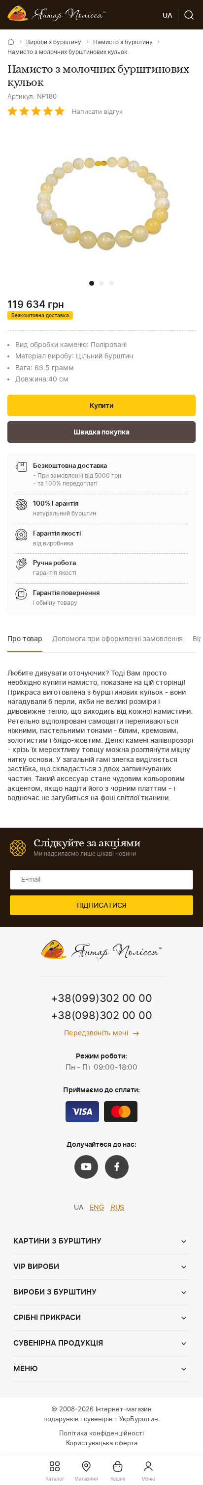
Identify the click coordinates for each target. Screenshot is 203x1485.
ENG (97, 1207)
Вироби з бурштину (53, 42)
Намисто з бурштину (123, 42)
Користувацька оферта (101, 1443)
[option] (24, 642)
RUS (118, 1207)
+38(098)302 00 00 (101, 1015)
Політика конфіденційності (101, 1434)
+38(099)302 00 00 (101, 998)
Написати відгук (97, 112)
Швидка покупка (101, 432)
